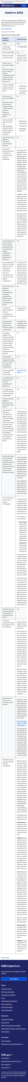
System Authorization (7, 1007)
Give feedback (14, 979)
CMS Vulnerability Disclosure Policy (10, 1061)
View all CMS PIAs (6, 28)
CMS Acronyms (5, 1022)
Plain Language (5, 1064)
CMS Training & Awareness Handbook (11, 1025)
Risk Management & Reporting (9, 1001)
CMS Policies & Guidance (7, 992)
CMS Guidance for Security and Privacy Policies (13, 1028)
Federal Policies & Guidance (8, 995)
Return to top (5, 957)
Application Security (6, 989)
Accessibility (4, 1058)
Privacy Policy (5, 1067)
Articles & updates (6, 1041)
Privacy (3, 998)
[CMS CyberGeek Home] (7, 6)
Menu (24, 5)
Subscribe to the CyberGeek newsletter (11, 1044)
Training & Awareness (6, 1010)
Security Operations (6, 1004)
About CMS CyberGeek (7, 1019)
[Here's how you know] (14, 2)
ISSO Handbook (5, 1031)
